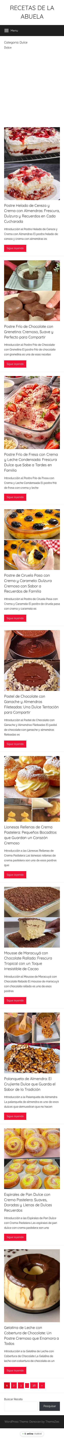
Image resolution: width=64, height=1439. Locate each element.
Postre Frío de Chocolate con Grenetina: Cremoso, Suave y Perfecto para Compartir (28, 331)
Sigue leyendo (15, 248)
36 (34, 1385)
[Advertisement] (32, 89)
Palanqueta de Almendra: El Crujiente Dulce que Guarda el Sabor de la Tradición (29, 1084)
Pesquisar (50, 1406)
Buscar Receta (13, 1399)
